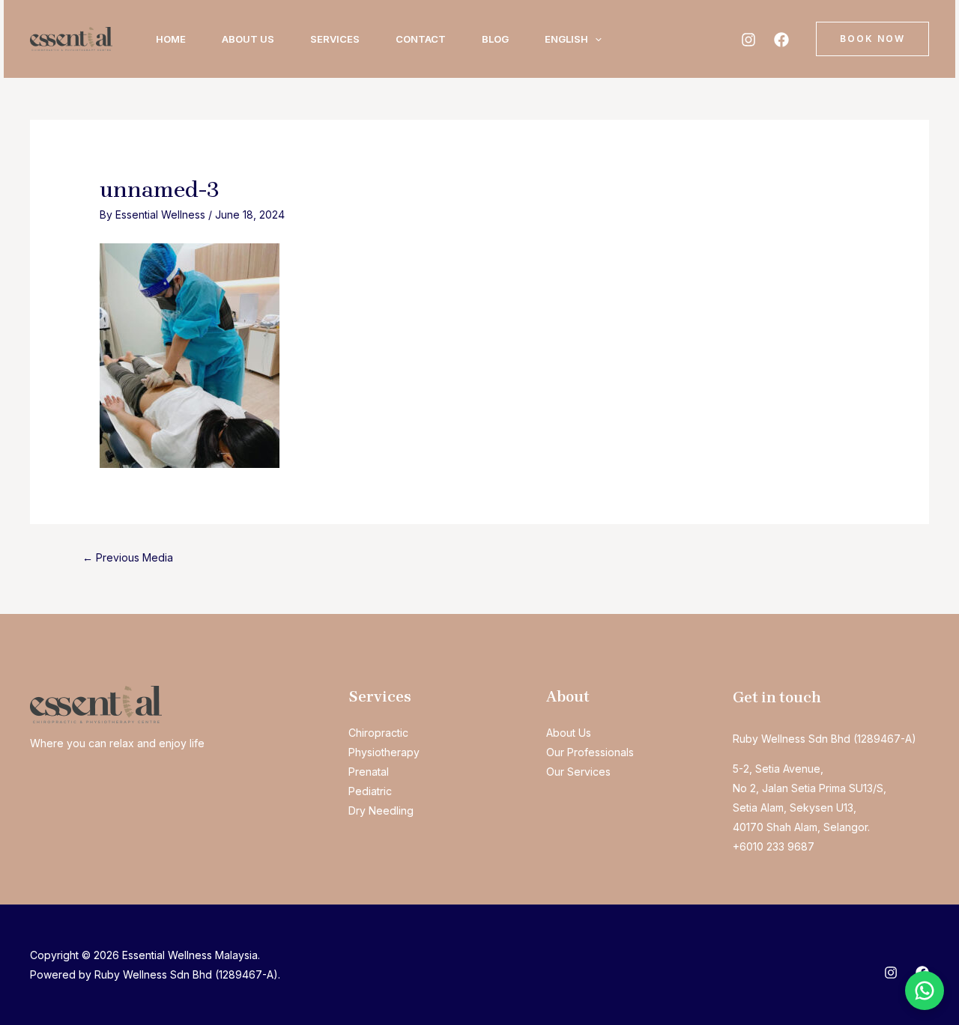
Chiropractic (378, 732)
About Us (248, 39)
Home (171, 39)
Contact (421, 39)
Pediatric (370, 791)
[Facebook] (781, 39)
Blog (495, 39)
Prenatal (368, 771)
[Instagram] (748, 39)
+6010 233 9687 (773, 846)
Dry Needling (381, 810)
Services (335, 39)
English (566, 39)
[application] (595, 39)
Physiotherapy (384, 752)
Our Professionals (590, 752)
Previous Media (127, 557)
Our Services (578, 771)
